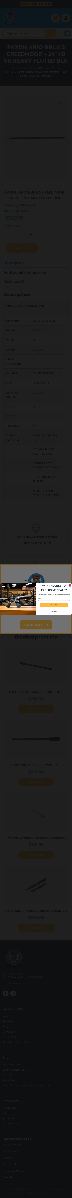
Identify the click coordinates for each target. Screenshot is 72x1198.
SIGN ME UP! (54, 605)
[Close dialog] (70, 585)
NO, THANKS (54, 611)
